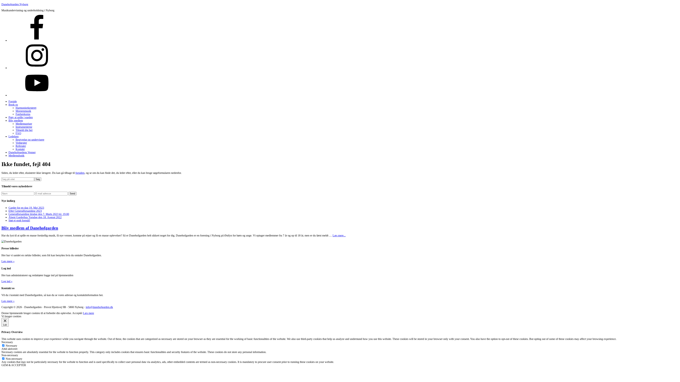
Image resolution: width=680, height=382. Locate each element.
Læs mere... (339, 235)
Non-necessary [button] (9, 355)
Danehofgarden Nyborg (14, 4)
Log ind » (6, 281)
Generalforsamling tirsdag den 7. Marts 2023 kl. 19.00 (38, 214)
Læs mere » (8, 261)
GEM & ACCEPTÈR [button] (13, 365)
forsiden (79, 172)
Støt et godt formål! (19, 220)
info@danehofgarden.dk (99, 307)
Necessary (11, 345)
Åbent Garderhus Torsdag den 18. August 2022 (35, 217)
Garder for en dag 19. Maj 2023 (26, 207)
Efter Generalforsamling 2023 (25, 210)
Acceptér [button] (77, 313)
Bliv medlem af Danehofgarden (29, 228)
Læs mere (88, 313)
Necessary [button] (7, 342)
